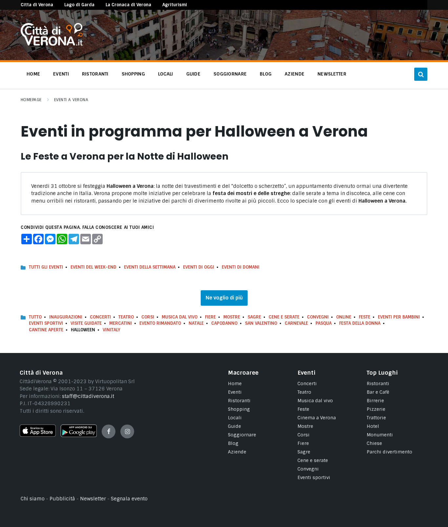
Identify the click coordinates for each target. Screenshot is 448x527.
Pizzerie (376, 409)
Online (343, 317)
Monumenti (380, 435)
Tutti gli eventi (46, 267)
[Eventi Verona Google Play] (79, 435)
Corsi (147, 317)
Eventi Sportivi (46, 323)
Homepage (31, 99)
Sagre (254, 317)
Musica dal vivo (179, 317)
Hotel (373, 426)
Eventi (235, 392)
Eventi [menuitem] (61, 74)
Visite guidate (86, 323)
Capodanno (224, 323)
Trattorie (376, 418)
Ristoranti (239, 401)
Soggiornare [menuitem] (230, 74)
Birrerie (375, 401)
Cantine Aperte (46, 330)
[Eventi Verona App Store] (38, 435)
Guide (234, 426)
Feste (364, 317)
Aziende (237, 452)
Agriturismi (174, 5)
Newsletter (93, 498)
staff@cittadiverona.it (88, 396)
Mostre (231, 317)
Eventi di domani (240, 267)
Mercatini (120, 323)
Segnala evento (129, 498)
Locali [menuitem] (165, 74)
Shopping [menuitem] (133, 74)
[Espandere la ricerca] (420, 74)
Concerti (100, 317)
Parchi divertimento (389, 452)
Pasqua (324, 323)
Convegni (318, 317)
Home (235, 383)
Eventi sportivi (313, 477)
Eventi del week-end (93, 267)
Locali (235, 418)
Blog (233, 443)
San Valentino (261, 323)
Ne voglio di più (224, 298)
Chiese (374, 443)
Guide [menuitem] (193, 74)
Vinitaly (111, 330)
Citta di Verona (37, 5)
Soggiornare (242, 435)
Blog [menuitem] (266, 74)
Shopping (239, 409)
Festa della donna (359, 323)
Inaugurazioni (65, 317)
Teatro (126, 317)
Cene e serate (284, 317)
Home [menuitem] (33, 74)
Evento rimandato (160, 323)
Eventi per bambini (399, 317)
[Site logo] (52, 44)
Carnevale (296, 323)
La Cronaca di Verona (128, 5)
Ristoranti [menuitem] (95, 74)
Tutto (35, 317)
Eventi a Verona (71, 99)
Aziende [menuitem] (294, 74)
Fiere (210, 317)
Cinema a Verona (316, 418)
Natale (196, 323)
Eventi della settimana (149, 267)
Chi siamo (33, 498)
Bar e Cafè (378, 392)
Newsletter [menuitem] (331, 74)
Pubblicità (62, 498)
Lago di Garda (79, 5)
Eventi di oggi (198, 267)
